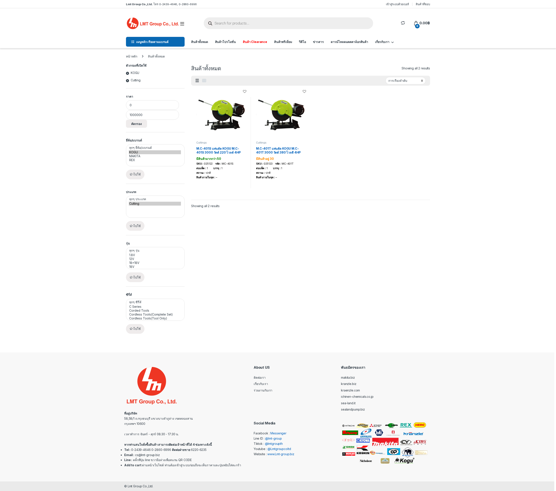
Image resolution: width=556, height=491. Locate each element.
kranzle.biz (348, 384)
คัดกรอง (136, 124)
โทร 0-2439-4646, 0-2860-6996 (161, 4)
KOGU (135, 73)
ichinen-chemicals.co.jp (357, 396)
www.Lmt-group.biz (280, 454)
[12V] (155, 259)
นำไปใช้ (135, 174)
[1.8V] (155, 255)
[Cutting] (155, 204)
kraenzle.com (350, 390)
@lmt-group (273, 438)
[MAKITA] (155, 156)
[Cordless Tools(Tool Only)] (155, 318)
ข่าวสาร (318, 42)
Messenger (278, 433)
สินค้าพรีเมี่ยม (283, 42)
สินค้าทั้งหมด (199, 42)
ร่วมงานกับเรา (263, 390)
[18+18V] (155, 263)
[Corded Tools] (155, 311)
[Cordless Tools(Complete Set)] (155, 314)
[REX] (155, 160)
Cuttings (201, 142)
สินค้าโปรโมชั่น (225, 42)
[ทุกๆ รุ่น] (155, 250)
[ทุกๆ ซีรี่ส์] (155, 302)
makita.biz (348, 377)
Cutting (136, 80)
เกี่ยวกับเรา (382, 42)
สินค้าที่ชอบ (423, 4)
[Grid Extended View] (197, 80)
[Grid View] (204, 80)
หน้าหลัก (131, 56)
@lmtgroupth (274, 443)
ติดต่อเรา (260, 377)
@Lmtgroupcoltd (279, 449)
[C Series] (155, 307)
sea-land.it (348, 403)
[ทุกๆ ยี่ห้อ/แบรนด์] (155, 147)
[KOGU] (155, 152)
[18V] (155, 267)
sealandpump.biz (353, 409)
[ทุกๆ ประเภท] (155, 199)
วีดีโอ (302, 42)
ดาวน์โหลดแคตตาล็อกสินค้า (349, 42)
